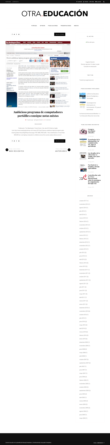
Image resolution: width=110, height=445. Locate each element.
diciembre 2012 (83, 242)
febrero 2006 (83, 380)
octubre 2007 (83, 359)
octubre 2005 (83, 387)
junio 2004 (82, 414)
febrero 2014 (83, 221)
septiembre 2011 (84, 280)
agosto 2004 (82, 411)
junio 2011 (82, 290)
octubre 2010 (83, 314)
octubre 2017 (83, 200)
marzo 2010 (82, 332)
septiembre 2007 (84, 363)
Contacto (15, 1)
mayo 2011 (82, 294)
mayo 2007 (82, 373)
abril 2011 (82, 297)
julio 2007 (82, 366)
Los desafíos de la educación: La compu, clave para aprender (94, 155)
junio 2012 (82, 256)
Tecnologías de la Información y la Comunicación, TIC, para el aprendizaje (94, 143)
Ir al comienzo (98, 442)
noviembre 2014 (83, 204)
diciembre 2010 (83, 307)
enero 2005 (82, 404)
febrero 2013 (83, 238)
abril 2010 (82, 328)
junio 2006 (82, 376)
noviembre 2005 (83, 383)
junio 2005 (82, 394)
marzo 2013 (82, 235)
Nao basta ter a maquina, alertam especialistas (93, 166)
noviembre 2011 (83, 273)
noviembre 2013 (83, 225)
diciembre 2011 (83, 269)
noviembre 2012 (83, 245)
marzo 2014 (82, 218)
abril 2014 (82, 214)
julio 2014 (82, 211)
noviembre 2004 (83, 408)
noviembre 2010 (83, 311)
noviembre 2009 (83, 345)
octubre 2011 (83, 276)
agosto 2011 (82, 283)
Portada (8, 1)
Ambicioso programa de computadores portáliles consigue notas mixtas (38, 114)
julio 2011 (82, 287)
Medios (76, 25)
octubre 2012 (83, 249)
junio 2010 (82, 321)
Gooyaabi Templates (45, 442)
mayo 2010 (82, 325)
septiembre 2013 (84, 232)
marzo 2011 (82, 301)
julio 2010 (82, 318)
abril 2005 (82, 397)
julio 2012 (82, 252)
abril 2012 (82, 259)
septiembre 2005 (84, 390)
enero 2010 (82, 338)
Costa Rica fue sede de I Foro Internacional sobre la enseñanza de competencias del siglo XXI (94, 179)
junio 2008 (82, 349)
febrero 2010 (83, 335)
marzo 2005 (82, 401)
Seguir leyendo (60, 34)
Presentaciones (66, 25)
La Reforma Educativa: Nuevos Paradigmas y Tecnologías (93, 96)
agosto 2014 (82, 207)
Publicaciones (53, 25)
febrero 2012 (83, 263)
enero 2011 (82, 304)
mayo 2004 (82, 418)
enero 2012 (82, 266)
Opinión (42, 25)
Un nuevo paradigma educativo (91, 130)
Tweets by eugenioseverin (86, 80)
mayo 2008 (82, 352)
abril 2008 (82, 356)
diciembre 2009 (83, 342)
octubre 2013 (83, 228)
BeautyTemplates (27, 442)
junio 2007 (82, 370)
